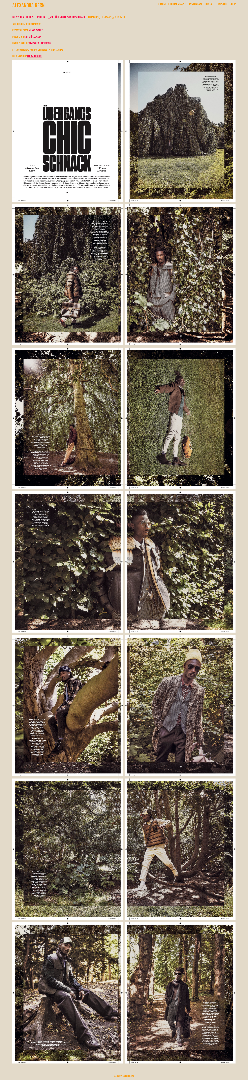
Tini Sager (34, 43)
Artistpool (46, 43)
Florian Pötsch (34, 56)
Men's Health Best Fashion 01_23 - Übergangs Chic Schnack (49, 17)
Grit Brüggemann (32, 36)
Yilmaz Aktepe (36, 30)
